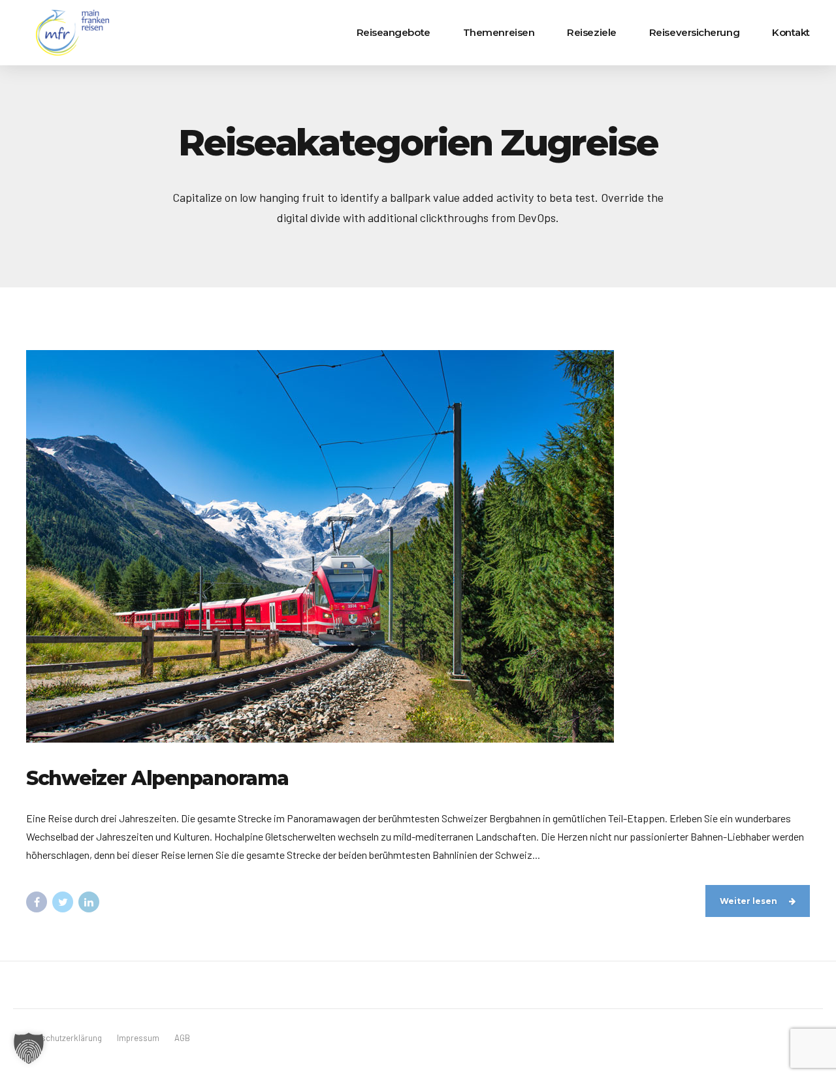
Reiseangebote (393, 32)
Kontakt (791, 32)
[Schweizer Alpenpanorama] (418, 546)
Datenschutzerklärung (61, 1038)
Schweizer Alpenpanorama (157, 778)
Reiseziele (592, 32)
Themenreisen (499, 32)
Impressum (138, 1038)
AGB (182, 1038)
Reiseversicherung (694, 32)
